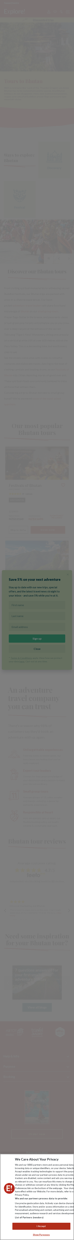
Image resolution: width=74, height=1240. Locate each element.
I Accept (41, 1226)
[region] (37, 1197)
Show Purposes (41, 1234)
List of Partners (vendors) (29, 1217)
